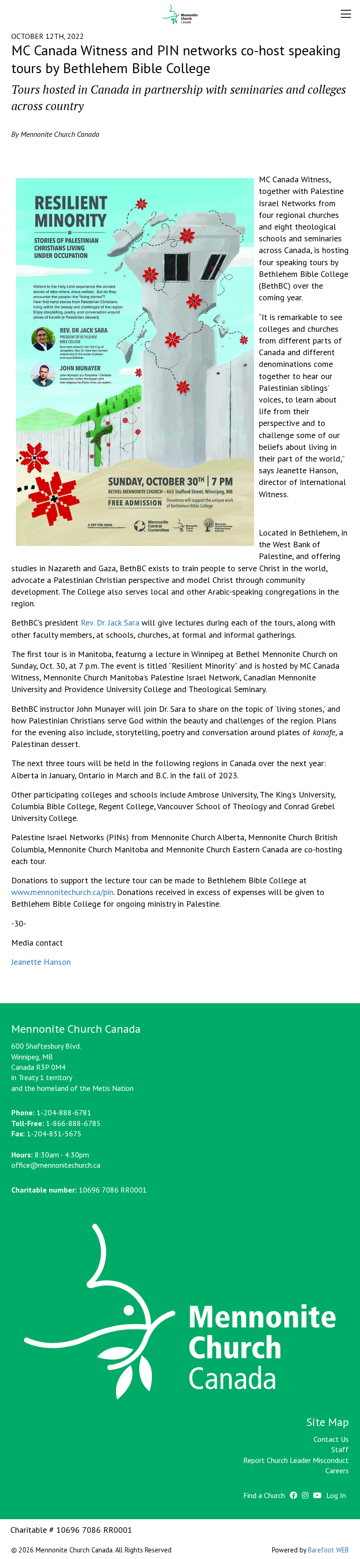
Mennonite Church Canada (180, 14)
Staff (340, 1449)
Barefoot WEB (328, 1549)
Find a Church (264, 1495)
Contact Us (331, 1439)
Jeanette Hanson (41, 961)
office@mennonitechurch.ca (55, 1165)
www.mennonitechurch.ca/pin (62, 892)
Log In (336, 1495)
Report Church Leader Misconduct (296, 1460)
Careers (337, 1470)
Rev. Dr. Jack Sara (110, 622)
